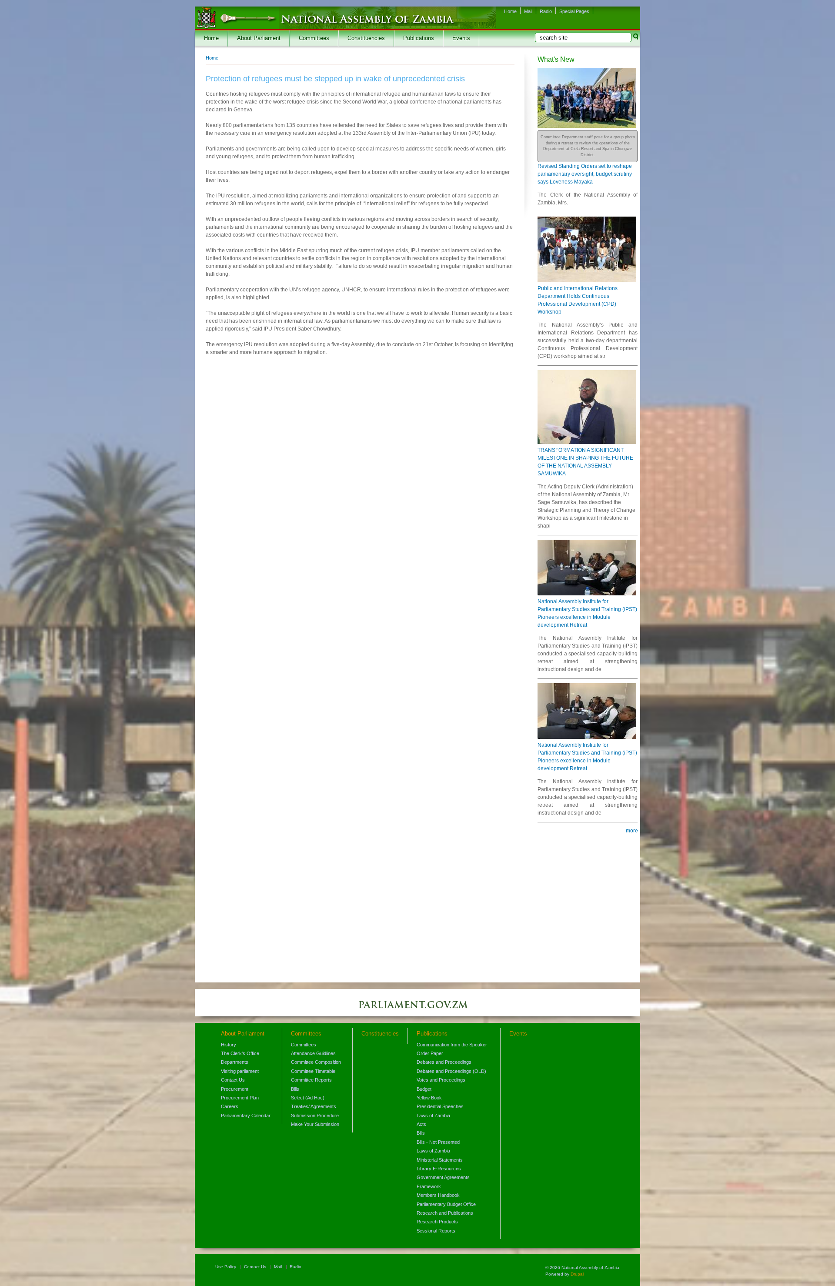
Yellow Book (429, 1097)
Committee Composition (316, 1062)
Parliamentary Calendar (246, 1115)
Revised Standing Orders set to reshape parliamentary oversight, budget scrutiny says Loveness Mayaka (585, 174)
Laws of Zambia (433, 1115)
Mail (528, 11)
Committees (314, 38)
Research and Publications (445, 1213)
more (632, 831)
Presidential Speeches (440, 1106)
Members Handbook (438, 1195)
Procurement (234, 1089)
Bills (295, 1089)
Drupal (577, 1274)
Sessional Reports (436, 1230)
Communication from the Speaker (452, 1044)
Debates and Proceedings (444, 1062)
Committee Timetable (313, 1071)
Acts (421, 1124)
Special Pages (574, 11)
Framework (429, 1186)
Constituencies (366, 38)
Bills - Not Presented (438, 1142)
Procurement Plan (240, 1097)
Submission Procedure (315, 1115)
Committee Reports (311, 1079)
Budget (424, 1089)
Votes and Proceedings (441, 1079)
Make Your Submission (315, 1124)
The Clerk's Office (240, 1053)
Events (461, 38)
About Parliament (259, 38)
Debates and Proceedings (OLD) (451, 1071)
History (228, 1044)
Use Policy (225, 1266)
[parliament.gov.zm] (417, 1009)
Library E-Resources (439, 1168)
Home (510, 11)
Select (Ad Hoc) (307, 1097)
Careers (229, 1106)
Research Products (437, 1221)
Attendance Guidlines (313, 1053)
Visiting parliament (240, 1071)
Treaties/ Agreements (313, 1106)
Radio (546, 11)
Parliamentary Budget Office (446, 1204)
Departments (234, 1062)
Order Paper (430, 1053)
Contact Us (233, 1079)
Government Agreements (443, 1177)
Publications (418, 38)
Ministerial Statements (440, 1159)
